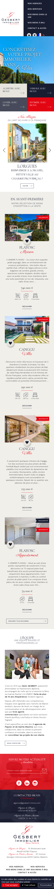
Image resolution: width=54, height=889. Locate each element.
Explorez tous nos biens (18, 621)
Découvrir (27, 306)
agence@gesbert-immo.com (27, 803)
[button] (4, 150)
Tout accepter (11, 885)
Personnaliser (46, 885)
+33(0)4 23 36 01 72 (27, 818)
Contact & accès (27, 872)
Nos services (38, 866)
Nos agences (16, 866)
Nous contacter (13, 743)
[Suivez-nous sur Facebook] (19, 783)
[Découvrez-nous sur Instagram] (35, 783)
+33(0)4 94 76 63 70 (27, 810)
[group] (27, 156)
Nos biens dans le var (18, 869)
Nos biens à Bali (39, 869)
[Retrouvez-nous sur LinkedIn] (27, 783)
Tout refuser (29, 885)
